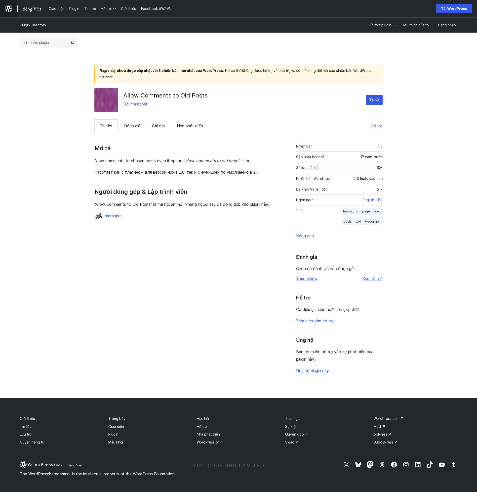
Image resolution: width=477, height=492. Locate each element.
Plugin (113, 434)
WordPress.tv (210, 442)
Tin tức (26, 426)
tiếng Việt (74, 465)
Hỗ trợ (377, 125)
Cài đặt (158, 125)
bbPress (383, 434)
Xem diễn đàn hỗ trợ (315, 320)
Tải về (374, 100)
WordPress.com (389, 418)
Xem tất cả (372, 278)
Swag (292, 442)
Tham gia (292, 418)
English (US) (373, 200)
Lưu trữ (26, 434)
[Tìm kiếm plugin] (73, 43)
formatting (350, 211)
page (366, 211)
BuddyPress (386, 442)
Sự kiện (291, 426)
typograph (373, 221)
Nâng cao (305, 235)
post (377, 211)
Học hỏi (203, 418)
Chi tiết (106, 125)
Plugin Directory (33, 25)
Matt (379, 426)
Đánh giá (132, 125)
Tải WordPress (454, 8)
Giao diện (116, 426)
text (358, 221)
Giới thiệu (27, 418)
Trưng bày (116, 418)
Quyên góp (296, 434)
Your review (307, 278)
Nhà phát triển (190, 125)
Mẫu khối (115, 442)
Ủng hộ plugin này (312, 370)
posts (347, 221)
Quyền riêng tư (32, 442)
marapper (138, 103)
